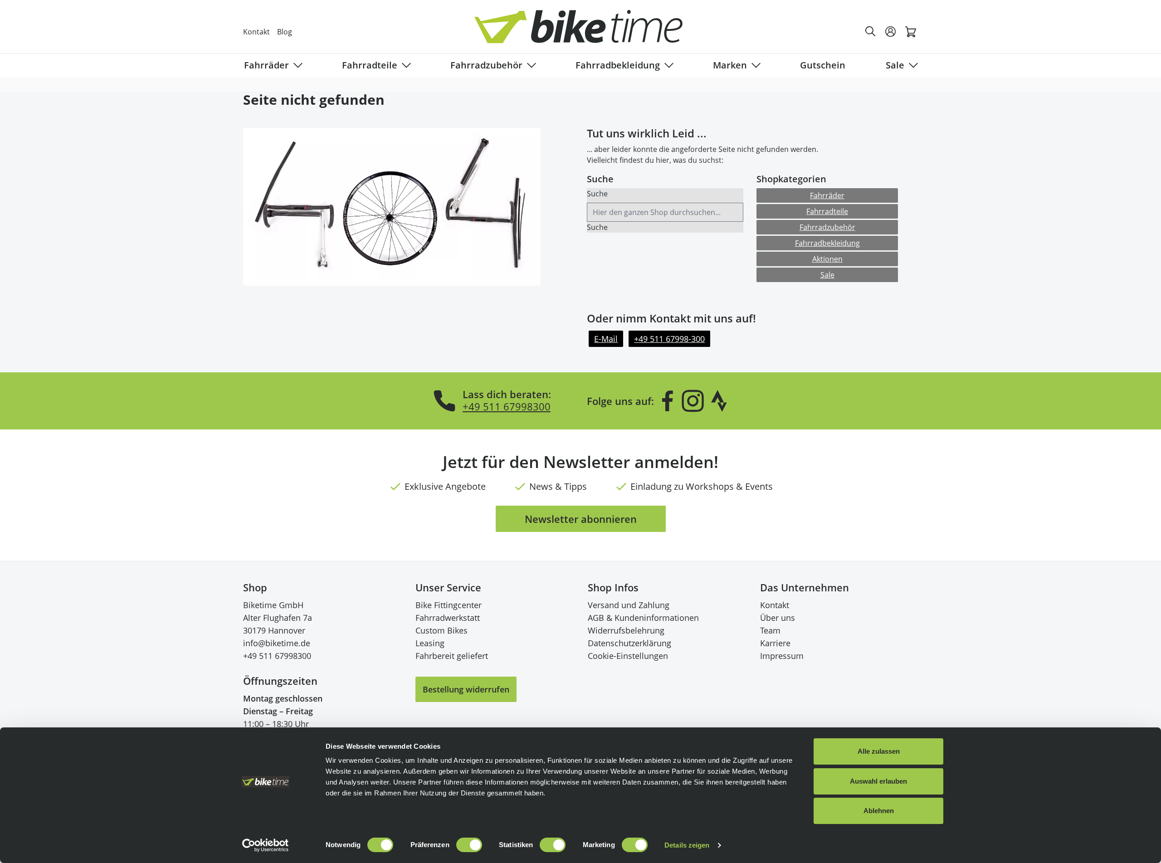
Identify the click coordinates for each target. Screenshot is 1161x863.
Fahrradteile (369, 65)
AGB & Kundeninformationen (643, 617)
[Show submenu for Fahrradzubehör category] (529, 65)
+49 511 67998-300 (669, 338)
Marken (730, 65)
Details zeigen (686, 845)
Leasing (429, 643)
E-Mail (606, 338)
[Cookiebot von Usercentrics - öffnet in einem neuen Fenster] (265, 845)
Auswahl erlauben (878, 781)
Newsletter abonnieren (581, 519)
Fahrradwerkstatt (447, 617)
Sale (895, 65)
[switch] (469, 845)
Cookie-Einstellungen (628, 655)
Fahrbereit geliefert (451, 655)
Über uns (777, 617)
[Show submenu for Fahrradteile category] (404, 65)
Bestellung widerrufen (466, 689)
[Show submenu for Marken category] (754, 65)
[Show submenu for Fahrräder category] (296, 65)
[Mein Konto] (890, 31)
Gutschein (822, 65)
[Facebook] (667, 401)
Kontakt (256, 32)
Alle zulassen (879, 751)
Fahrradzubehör (486, 65)
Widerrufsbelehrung (626, 630)
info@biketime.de (276, 643)
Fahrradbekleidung (618, 65)
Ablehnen (878, 810)
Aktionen (827, 259)
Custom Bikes (441, 630)
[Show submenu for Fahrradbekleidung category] (667, 65)
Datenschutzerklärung (629, 643)
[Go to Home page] (586, 31)
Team (770, 630)
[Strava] (719, 401)
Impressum (782, 655)
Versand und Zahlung (628, 605)
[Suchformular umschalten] (870, 31)
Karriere (775, 643)
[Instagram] (692, 401)
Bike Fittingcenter (448, 605)
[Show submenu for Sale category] (911, 65)
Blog (284, 32)
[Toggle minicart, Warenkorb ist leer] (910, 31)
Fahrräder (266, 65)
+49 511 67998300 (507, 406)
